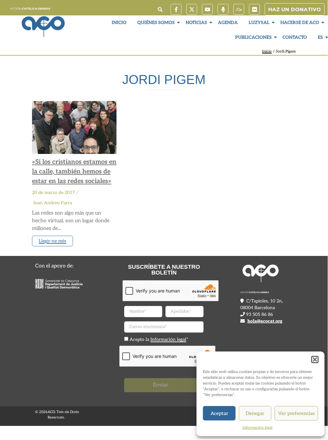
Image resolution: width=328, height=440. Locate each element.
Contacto (295, 37)
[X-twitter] (191, 9)
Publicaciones (253, 37)
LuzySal (259, 22)
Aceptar (219, 413)
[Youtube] (207, 9)
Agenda (228, 22)
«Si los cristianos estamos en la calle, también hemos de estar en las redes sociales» (74, 171)
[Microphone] (223, 9)
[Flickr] (254, 9)
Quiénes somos (156, 22)
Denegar (255, 413)
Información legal (257, 427)
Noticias (196, 22)
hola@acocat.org (264, 321)
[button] (315, 359)
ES (320, 37)
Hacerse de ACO (299, 22)
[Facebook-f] (176, 9)
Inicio (119, 22)
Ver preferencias (296, 413)
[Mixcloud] (238, 9)
